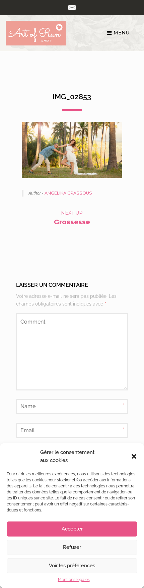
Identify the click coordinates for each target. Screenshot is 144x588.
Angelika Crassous (68, 193)
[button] (134, 456)
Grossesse (72, 222)
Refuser (72, 547)
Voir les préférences (72, 566)
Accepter (72, 529)
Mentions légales (74, 579)
